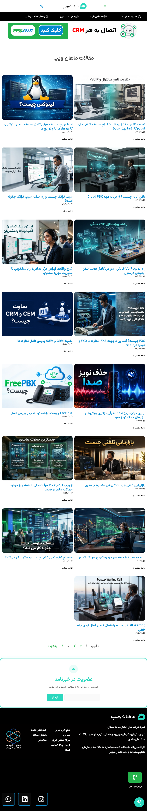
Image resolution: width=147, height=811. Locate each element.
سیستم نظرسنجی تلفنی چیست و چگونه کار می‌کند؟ (39, 557)
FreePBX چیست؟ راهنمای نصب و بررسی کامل (41, 413)
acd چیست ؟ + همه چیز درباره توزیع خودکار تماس (111, 557)
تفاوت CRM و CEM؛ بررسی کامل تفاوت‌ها (45, 341)
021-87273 (135, 787)
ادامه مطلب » (139, 139)
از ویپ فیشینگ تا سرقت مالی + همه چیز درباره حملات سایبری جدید (41, 487)
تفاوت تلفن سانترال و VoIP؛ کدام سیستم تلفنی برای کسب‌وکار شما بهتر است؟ (111, 126)
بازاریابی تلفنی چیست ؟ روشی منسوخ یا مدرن (114, 485)
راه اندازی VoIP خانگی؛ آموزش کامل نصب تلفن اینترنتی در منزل (113, 270)
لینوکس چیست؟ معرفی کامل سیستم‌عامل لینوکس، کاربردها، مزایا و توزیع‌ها (38, 126)
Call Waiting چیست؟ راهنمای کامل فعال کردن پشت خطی (110, 627)
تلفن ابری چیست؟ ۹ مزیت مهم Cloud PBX (116, 196)
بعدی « (52, 646)
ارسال (55, 697)
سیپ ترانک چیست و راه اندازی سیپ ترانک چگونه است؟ (40, 198)
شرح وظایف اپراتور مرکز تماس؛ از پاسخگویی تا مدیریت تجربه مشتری (42, 270)
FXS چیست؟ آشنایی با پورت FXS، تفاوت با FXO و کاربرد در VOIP (112, 343)
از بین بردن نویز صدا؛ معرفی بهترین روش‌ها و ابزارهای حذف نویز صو (114, 415)
